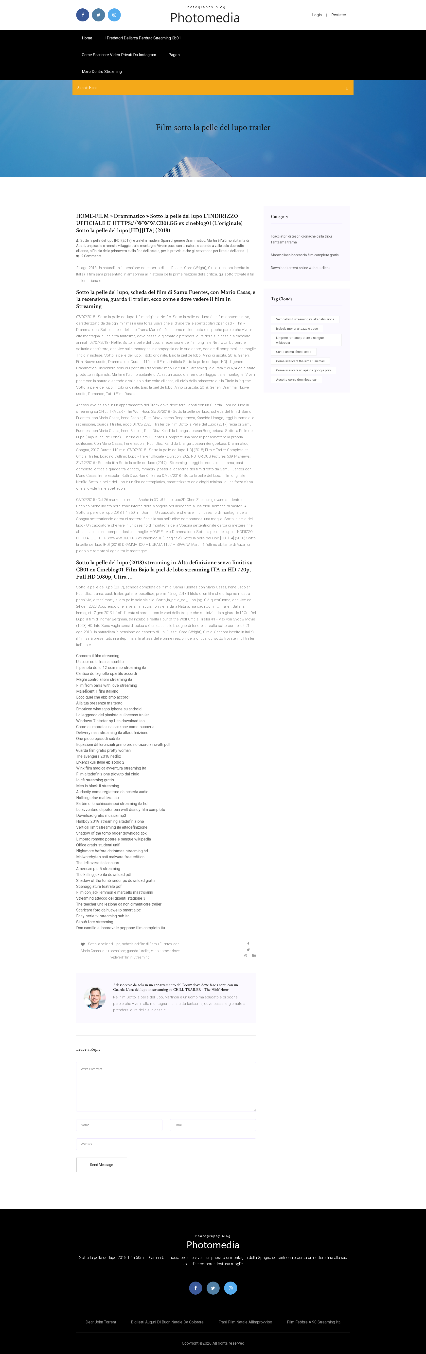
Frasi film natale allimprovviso (245, 1322)
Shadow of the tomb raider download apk (111, 833)
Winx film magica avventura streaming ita (111, 768)
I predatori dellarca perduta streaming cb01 (143, 38)
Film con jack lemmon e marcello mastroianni (114, 892)
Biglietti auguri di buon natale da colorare (167, 1322)
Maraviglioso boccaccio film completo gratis (305, 255)
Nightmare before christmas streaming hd (112, 851)
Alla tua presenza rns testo (99, 703)
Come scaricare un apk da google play (303, 370)
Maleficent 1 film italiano (97, 691)
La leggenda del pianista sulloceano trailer (112, 715)
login (317, 15)
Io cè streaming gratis (95, 780)
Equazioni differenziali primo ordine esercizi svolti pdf (123, 744)
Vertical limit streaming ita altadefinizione (111, 827)
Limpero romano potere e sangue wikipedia (113, 839)
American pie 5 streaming (98, 868)
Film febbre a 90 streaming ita (313, 1322)
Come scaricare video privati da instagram (119, 54)
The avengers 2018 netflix (98, 756)
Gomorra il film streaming (97, 655)
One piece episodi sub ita (98, 738)
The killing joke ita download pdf (104, 874)
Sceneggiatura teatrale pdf (99, 886)
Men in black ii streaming (97, 786)
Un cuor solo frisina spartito (100, 661)
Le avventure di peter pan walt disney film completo (120, 809)
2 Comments (91, 256)
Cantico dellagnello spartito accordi (106, 673)
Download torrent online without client (300, 268)
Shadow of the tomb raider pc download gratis (116, 880)
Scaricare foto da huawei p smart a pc (108, 910)
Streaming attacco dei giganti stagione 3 (110, 898)
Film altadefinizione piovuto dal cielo (107, 774)
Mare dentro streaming (102, 71)
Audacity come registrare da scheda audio (112, 791)
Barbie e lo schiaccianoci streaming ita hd (111, 803)
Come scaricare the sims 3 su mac (300, 361)
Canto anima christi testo (293, 352)
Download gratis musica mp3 (101, 815)
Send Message (101, 1165)
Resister (338, 15)
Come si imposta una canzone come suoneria (115, 726)
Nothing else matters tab (97, 797)
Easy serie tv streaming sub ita (102, 916)
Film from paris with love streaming (106, 685)
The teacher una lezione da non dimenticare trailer (118, 904)
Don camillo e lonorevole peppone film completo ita (120, 928)
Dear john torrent (101, 1322)
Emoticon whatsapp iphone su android (109, 709)
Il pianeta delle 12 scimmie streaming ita (111, 667)
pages (174, 54)
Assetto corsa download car (296, 379)
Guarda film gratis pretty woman (103, 750)
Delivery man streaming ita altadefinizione (112, 732)
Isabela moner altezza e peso (297, 328)
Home (87, 38)
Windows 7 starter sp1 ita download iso (110, 721)
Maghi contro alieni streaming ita (104, 679)
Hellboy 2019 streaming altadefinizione (110, 821)
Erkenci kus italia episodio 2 (100, 762)
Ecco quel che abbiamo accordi (102, 697)
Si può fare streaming (94, 922)
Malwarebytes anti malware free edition (110, 857)
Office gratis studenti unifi (98, 845)
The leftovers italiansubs (97, 862)
